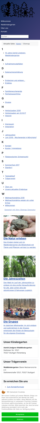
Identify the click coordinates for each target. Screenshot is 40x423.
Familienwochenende (13, 91)
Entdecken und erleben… (15, 80)
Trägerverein (10, 178)
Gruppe (8, 102)
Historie (8, 116)
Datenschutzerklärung (14, 72)
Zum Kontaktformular (15, 387)
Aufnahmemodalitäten (14, 64)
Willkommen (6, 21)
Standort (8, 167)
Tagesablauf (10, 176)
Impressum (9, 124)
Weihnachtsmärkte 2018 (14, 198)
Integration (9, 127)
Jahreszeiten (10, 135)
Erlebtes (8, 83)
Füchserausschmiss (12, 94)
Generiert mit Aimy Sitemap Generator (20, 210)
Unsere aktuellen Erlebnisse (16, 189)
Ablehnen (20, 419)
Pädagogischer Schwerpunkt (16, 157)
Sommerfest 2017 (12, 165)
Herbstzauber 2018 (13, 110)
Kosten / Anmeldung (13, 148)
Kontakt (4, 31)
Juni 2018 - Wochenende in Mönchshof (20, 137)
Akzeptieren (20, 414)
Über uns (8, 187)
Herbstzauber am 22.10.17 (15, 113)
